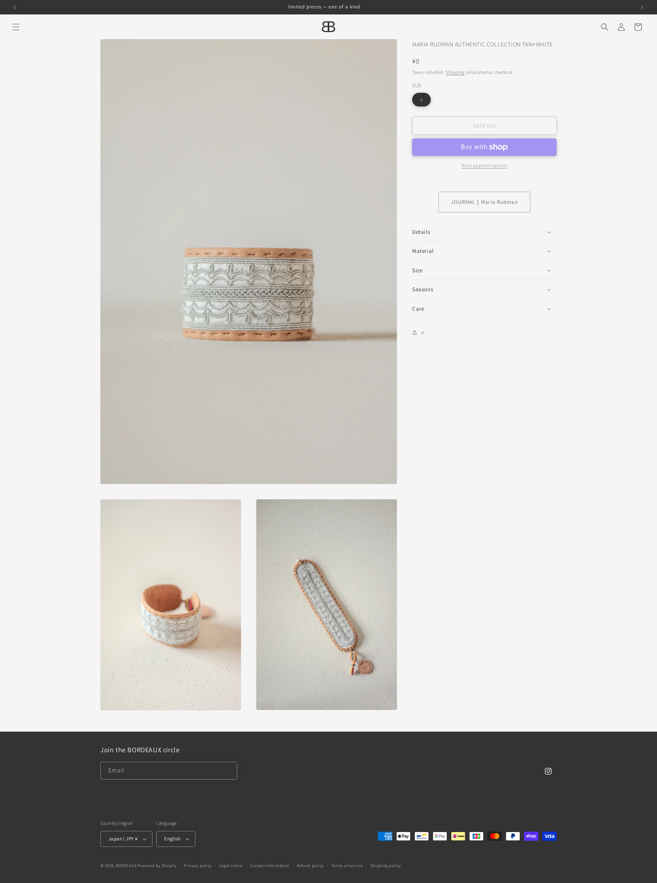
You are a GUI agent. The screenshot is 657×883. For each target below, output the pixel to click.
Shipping (455, 72)
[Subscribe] (228, 771)
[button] (16, 27)
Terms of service (347, 865)
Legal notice (231, 865)
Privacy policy (198, 865)
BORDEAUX (126, 865)
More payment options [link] (484, 165)
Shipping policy (386, 865)
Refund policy (310, 865)
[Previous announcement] (14, 7)
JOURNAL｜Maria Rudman (484, 202)
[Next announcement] (642, 7)
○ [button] (422, 332)
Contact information (269, 865)
